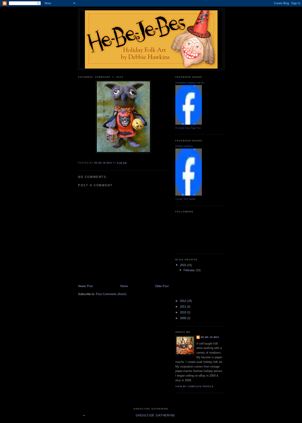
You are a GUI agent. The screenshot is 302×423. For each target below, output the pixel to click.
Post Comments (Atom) (111, 294)
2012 (183, 301)
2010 (183, 312)
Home (124, 286)
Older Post (162, 286)
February (189, 270)
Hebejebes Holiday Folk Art (189, 82)
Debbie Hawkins (184, 146)
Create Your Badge (185, 199)
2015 (183, 265)
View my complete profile (194, 386)
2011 (183, 306)
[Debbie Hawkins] (188, 194)
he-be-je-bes (210, 337)
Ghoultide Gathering (155, 415)
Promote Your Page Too (188, 128)
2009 (183, 318)
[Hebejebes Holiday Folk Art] (188, 123)
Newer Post (85, 286)
